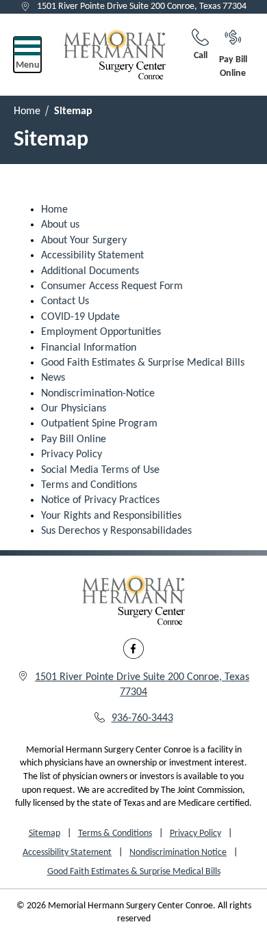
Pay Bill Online (233, 67)
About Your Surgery (84, 240)
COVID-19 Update (80, 317)
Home (27, 111)
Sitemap (44, 833)
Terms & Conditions (115, 833)
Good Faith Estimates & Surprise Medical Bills (142, 362)
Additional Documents (90, 271)
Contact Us (65, 301)
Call (200, 56)
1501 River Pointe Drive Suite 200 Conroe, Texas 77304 (141, 6)
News (53, 377)
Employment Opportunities (101, 332)
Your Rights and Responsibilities (111, 516)
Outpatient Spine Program (99, 423)
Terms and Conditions (89, 485)
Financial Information (88, 347)
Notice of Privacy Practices (100, 500)
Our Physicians (73, 408)
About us (60, 224)
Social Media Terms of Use (100, 470)
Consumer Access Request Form (112, 286)
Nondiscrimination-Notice (98, 393)
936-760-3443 (142, 718)
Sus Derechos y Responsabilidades (116, 531)
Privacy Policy (71, 454)
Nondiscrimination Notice (178, 852)
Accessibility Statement (92, 255)
